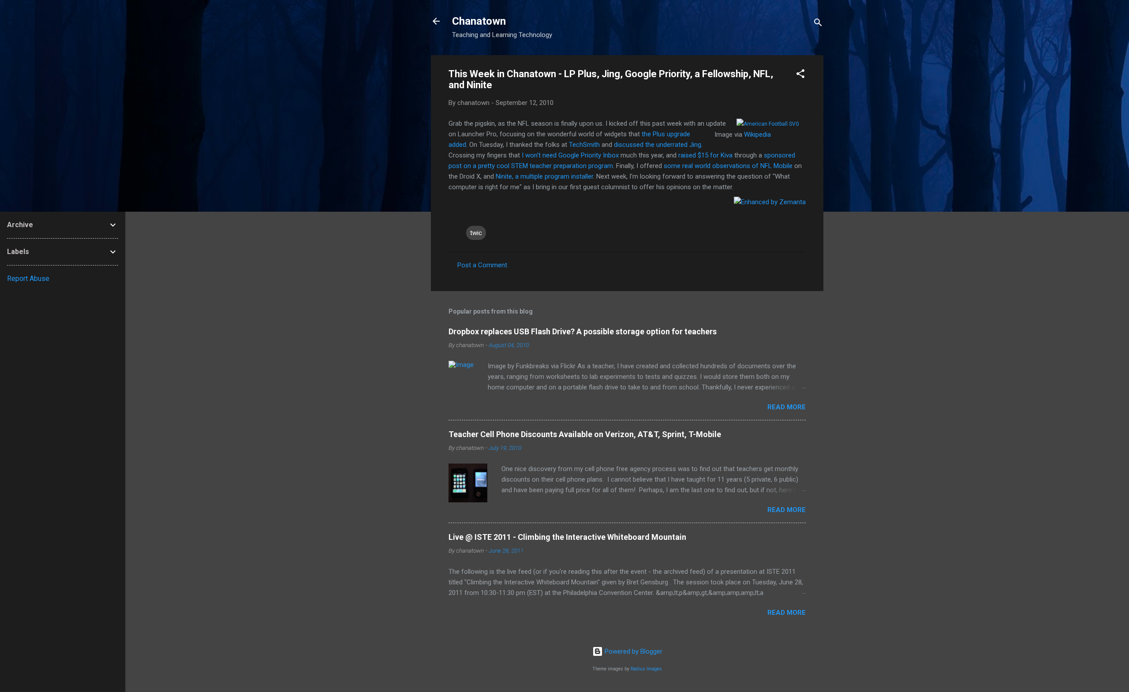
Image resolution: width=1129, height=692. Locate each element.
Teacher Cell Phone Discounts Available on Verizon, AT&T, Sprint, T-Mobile (585, 434)
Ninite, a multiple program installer (544, 176)
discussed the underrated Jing (657, 145)
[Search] (818, 24)
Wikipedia (757, 134)
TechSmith (584, 145)
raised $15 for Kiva (705, 155)
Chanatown (479, 21)
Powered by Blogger (632, 651)
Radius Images (646, 669)
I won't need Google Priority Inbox (570, 155)
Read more (786, 407)
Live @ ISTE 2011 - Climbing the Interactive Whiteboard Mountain (567, 537)
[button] (800, 75)
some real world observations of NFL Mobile (727, 166)
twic (476, 233)
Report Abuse (28, 278)
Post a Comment (482, 265)
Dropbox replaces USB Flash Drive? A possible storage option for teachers (583, 331)
